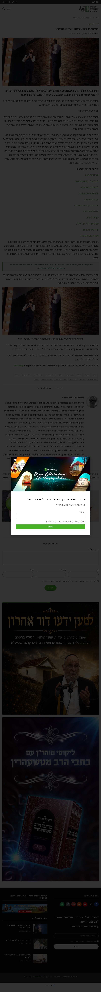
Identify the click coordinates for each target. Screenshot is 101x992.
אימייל (82, 512)
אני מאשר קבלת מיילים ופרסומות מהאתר (64, 521)
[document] (50, 496)
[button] (15, 460)
